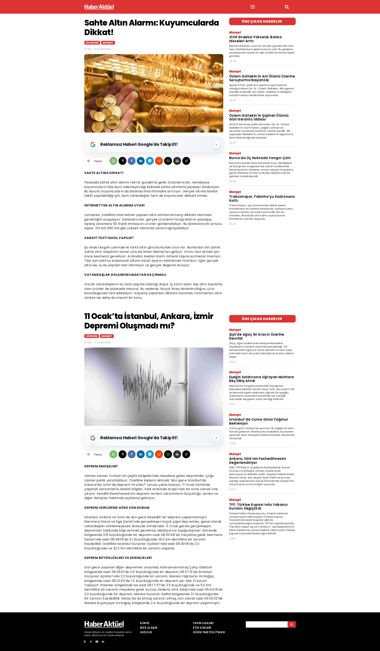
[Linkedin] (141, 161)
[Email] (168, 161)
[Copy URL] (186, 161)
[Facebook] (132, 161)
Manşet (108, 42)
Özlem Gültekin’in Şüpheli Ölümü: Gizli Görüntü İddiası (259, 117)
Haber (87, 632)
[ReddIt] (159, 161)
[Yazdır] (177, 161)
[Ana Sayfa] (99, 7)
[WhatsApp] (113, 161)
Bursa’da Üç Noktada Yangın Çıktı (260, 158)
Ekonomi (92, 42)
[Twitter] (85, 642)
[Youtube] (97, 642)
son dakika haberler (112, 632)
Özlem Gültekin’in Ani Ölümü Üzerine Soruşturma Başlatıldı (262, 78)
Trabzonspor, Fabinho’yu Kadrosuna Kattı (262, 198)
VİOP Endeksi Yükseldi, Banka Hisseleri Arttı (255, 39)
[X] (122, 161)
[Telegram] (150, 161)
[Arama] (292, 624)
